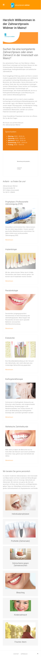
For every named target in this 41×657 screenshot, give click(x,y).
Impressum (24, 654)
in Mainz (19, 168)
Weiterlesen (9, 240)
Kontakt (16, 654)
